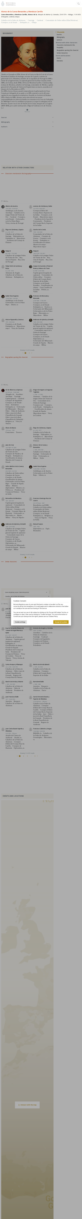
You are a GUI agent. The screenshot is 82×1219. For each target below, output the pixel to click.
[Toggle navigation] (78, 3)
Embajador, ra (24, 22)
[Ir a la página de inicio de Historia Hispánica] (10, 3)
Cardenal (40, 20)
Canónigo (31, 20)
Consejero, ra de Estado (9, 22)
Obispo (34, 22)
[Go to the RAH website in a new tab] (2, 3)
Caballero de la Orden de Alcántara (13, 20)
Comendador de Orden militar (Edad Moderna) (62, 20)
